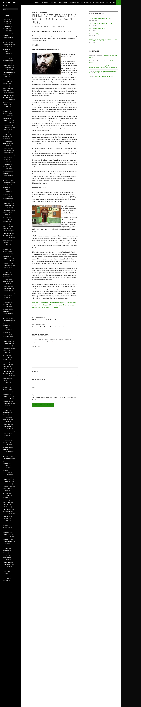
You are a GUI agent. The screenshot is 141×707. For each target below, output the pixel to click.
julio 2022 (5, 132)
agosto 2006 (6, 571)
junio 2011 (5, 438)
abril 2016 (5, 304)
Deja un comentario (58, 26)
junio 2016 (5, 300)
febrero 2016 (6, 309)
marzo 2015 (6, 334)
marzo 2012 (6, 417)
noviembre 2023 (7, 95)
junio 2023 (5, 106)
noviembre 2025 (7, 40)
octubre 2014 (6, 346)
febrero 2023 (6, 116)
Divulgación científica (99, 2)
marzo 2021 (6, 168)
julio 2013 (5, 380)
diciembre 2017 (7, 258)
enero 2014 (6, 366)
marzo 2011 (6, 445)
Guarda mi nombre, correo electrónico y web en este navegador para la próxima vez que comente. (54, 399)
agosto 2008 (6, 516)
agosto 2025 (6, 47)
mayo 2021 (6, 164)
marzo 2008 (6, 527)
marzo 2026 (6, 30)
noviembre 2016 (7, 288)
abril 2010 (5, 470)
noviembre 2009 (7, 481)
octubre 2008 (6, 511)
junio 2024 (5, 79)
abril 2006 (5, 580)
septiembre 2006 (7, 569)
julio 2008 (5, 518)
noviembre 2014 (7, 343)
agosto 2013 (6, 378)
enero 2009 (6, 504)
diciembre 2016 (7, 286)
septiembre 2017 (7, 265)
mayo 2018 (6, 247)
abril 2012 (5, 415)
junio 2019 (5, 217)
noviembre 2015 (7, 316)
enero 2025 (6, 63)
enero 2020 (6, 201)
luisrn (47, 26)
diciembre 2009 (7, 479)
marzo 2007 (6, 555)
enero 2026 (6, 35)
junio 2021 (5, 162)
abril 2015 (5, 332)
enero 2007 (6, 560)
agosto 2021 (6, 157)
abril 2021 (5, 166)
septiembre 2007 (7, 541)
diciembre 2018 (7, 231)
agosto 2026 (6, 19)
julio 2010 (5, 463)
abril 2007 (5, 553)
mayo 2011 (6, 440)
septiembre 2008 (7, 514)
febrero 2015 (6, 336)
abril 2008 (5, 525)
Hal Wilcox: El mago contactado (103, 76)
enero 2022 (6, 145)
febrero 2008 (6, 530)
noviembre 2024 (7, 67)
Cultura (53, 2)
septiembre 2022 (7, 127)
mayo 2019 (6, 219)
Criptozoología (86, 2)
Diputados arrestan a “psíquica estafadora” (46, 319)
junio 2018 (5, 244)
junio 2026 (5, 24)
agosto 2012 (6, 405)
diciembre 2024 (7, 65)
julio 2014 (5, 353)
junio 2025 (5, 51)
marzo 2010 (6, 472)
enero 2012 (6, 422)
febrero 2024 (6, 88)
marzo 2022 (6, 141)
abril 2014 (5, 359)
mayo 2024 (6, 81)
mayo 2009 (6, 495)
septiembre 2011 (7, 431)
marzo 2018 (6, 251)
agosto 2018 (6, 240)
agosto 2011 (6, 433)
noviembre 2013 (7, 371)
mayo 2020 (6, 191)
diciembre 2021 (7, 148)
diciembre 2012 (7, 396)
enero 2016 (6, 311)
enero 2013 (6, 394)
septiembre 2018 (7, 237)
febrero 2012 (6, 419)
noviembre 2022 (7, 122)
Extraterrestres (74, 2)
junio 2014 (5, 355)
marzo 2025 (6, 58)
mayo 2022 (6, 136)
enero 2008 (6, 532)
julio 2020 (5, 187)
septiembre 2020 (7, 182)
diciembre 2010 (7, 451)
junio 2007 (5, 548)
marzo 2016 (6, 306)
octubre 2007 (6, 539)
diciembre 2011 (7, 424)
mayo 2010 (6, 468)
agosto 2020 (6, 185)
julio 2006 (5, 573)
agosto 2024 (6, 74)
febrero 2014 (6, 364)
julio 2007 (5, 546)
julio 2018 (5, 242)
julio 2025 (5, 49)
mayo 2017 (6, 274)
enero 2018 (6, 256)
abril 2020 (5, 194)
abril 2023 (5, 111)
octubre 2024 (6, 70)
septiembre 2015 (7, 320)
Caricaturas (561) (94, 34)
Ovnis (36, 2)
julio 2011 (5, 435)
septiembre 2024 (7, 72)
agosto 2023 (6, 102)
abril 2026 (5, 28)
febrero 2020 (6, 198)
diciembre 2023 (7, 93)
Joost (90, 76)
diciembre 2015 (7, 313)
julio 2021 (5, 159)
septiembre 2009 (7, 486)
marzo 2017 (6, 279)
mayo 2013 (6, 385)
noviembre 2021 (7, 150)
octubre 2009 (6, 484)
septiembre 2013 (7, 376)
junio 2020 (5, 189)
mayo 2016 (6, 302)
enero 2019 (6, 228)
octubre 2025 (6, 42)
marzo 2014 (6, 362)
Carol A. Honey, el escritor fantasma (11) (101, 18)
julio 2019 (5, 214)
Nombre (35, 371)
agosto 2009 (6, 488)
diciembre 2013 (7, 369)
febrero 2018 (6, 254)
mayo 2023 (6, 109)
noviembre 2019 (7, 205)
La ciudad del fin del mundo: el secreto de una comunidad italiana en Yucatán (103, 40)
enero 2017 (6, 283)
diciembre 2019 (7, 203)
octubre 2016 (6, 290)
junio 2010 (5, 465)
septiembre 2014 (7, 348)
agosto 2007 (6, 543)
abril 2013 (5, 387)
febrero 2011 (6, 447)
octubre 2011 (6, 428)
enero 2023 (6, 118)
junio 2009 (5, 493)
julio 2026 (5, 21)
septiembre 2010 (7, 458)
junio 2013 (5, 382)
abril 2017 (5, 277)
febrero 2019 (6, 226)
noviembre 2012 (7, 399)
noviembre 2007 (7, 537)
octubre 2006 (6, 566)
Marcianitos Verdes (10, 2)
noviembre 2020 (7, 178)
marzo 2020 (6, 196)
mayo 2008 (6, 523)
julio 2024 (5, 76)
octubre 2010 (6, 456)
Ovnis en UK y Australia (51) (97, 28)
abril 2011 (5, 442)
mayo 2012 (6, 412)
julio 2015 (5, 325)
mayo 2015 (6, 329)
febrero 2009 (6, 502)
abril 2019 (5, 221)
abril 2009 (5, 497)
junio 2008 (5, 520)
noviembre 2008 (7, 509)
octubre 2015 (6, 318)
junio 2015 (5, 327)
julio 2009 (5, 491)
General (112, 2)
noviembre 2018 (7, 233)
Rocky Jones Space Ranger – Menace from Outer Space (49, 326)
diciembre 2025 (7, 37)
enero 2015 (6, 339)
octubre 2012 (6, 401)
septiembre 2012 (7, 403)
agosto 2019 (6, 212)
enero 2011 (6, 449)
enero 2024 (6, 90)
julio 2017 (5, 270)
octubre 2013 (6, 373)
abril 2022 (5, 139)
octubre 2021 (6, 152)
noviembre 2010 (7, 454)
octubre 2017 (6, 263)
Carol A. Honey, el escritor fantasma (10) (101, 23)
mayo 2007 (6, 550)
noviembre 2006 (7, 564)
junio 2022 (5, 134)
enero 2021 (6, 173)
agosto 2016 (6, 295)
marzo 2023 (6, 113)
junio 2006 (5, 576)
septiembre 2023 (7, 99)
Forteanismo (44, 2)
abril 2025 (5, 56)
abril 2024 (5, 83)
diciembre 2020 (7, 175)
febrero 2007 (6, 557)
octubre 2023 (6, 97)
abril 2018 (5, 249)
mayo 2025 (6, 53)
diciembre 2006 (7, 562)
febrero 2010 (6, 474)
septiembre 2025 (7, 44)
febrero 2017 (6, 281)
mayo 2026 (6, 26)
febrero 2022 (6, 143)
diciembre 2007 (7, 534)
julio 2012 (5, 408)
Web (33, 387)
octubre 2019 (6, 208)
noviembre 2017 (7, 260)
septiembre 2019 (7, 210)
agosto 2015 (6, 323)
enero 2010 (6, 477)
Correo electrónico (39, 379)
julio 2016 (5, 297)
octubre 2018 (6, 235)
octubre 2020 (6, 180)
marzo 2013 (6, 389)
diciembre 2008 (7, 507)
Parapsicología (62, 2)
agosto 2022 (6, 129)
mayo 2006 (6, 578)
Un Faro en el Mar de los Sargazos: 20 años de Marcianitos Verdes (103, 72)
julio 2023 (5, 104)
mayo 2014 (6, 357)
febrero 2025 (6, 60)
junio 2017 (5, 272)
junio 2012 (5, 410)
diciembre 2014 (7, 341)
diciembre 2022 (7, 120)
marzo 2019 (6, 224)
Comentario (36, 346)
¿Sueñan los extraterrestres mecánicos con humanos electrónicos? (103, 66)
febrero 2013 (6, 392)
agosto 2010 (6, 461)
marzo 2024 (6, 86)
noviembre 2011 (7, 426)
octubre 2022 (6, 125)
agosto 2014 (6, 350)
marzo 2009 (6, 500)
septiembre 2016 (7, 293)
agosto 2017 (6, 267)
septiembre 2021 (7, 155)
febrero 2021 (6, 171)
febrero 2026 (6, 33)
